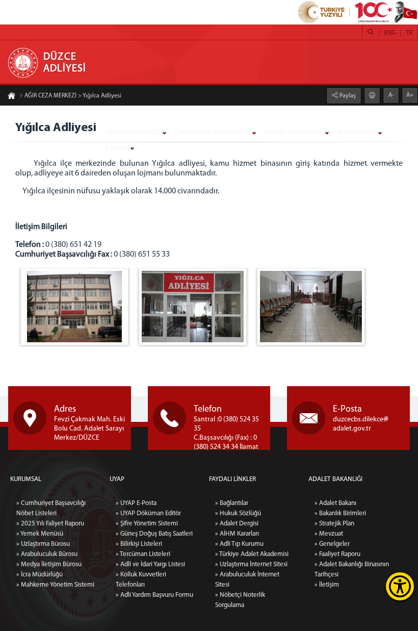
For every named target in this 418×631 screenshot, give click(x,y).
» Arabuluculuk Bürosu (46, 554)
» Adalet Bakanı (335, 503)
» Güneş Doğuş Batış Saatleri (154, 534)
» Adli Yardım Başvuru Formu (154, 595)
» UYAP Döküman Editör (148, 513)
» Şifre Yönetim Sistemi (147, 523)
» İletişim (327, 585)
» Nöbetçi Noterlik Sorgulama (240, 600)
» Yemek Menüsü (39, 534)
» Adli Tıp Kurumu (239, 544)
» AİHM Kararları (237, 534)
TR (409, 33)
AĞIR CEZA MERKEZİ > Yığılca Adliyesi (72, 96)
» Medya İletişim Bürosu (49, 564)
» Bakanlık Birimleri (340, 513)
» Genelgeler (332, 544)
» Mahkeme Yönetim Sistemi (55, 585)
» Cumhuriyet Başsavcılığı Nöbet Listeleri (51, 508)
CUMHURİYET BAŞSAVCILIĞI (212, 133)
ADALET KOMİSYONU (293, 133)
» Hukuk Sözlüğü (238, 513)
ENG (390, 33)
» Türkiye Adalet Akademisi (252, 554)
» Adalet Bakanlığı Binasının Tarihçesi (352, 569)
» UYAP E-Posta (136, 503)
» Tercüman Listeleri (143, 554)
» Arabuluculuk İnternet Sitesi (247, 579)
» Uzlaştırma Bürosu (43, 544)
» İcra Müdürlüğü (39, 574)
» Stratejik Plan (334, 523)
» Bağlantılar (231, 503)
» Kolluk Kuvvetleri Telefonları (141, 579)
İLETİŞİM (117, 148)
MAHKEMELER (356, 133)
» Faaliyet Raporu (337, 554)
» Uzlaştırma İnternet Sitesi (251, 564)
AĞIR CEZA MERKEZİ (133, 133)
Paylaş (347, 96)
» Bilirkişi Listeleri (139, 544)
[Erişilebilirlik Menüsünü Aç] (400, 586)
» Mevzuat (329, 534)
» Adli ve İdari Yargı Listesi (150, 564)
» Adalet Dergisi (236, 523)
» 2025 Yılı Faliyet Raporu (50, 523)
